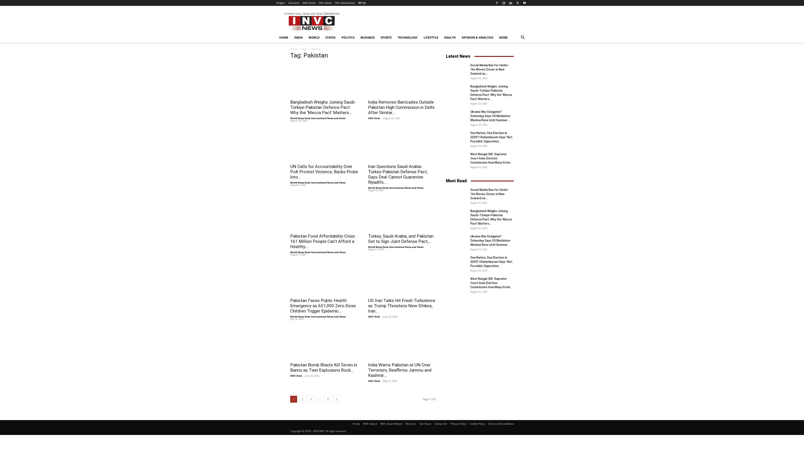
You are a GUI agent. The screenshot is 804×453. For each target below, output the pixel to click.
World (314, 37)
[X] (517, 3)
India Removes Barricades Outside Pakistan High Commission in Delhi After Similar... (401, 107)
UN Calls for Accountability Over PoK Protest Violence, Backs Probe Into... (324, 172)
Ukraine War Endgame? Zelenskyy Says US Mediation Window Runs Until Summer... (490, 116)
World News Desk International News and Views (317, 118)
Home (283, 37)
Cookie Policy (477, 424)
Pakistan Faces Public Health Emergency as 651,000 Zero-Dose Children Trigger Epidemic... (323, 306)
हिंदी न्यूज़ (362, 2)
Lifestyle (431, 37)
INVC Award (325, 2)
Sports (386, 37)
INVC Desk (374, 118)
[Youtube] (524, 3)
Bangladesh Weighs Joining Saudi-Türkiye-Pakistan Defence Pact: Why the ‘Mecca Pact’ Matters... (323, 107)
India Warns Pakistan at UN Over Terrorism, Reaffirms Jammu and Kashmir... (400, 370)
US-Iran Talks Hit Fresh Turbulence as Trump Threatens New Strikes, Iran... (401, 306)
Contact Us (440, 424)
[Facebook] (497, 3)
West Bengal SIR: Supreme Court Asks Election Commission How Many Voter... (491, 158)
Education (294, 2)
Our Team (425, 424)
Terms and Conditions (501, 424)
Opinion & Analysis (477, 37)
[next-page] (336, 399)
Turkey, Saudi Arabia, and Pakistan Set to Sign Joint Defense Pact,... (400, 239)
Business (368, 37)
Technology (408, 37)
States (330, 37)
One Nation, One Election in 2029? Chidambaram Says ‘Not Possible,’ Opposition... (491, 137)
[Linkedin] (511, 3)
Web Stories (309, 2)
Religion (280, 2)
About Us (410, 424)
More (503, 37)
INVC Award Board (345, 2)
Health (450, 37)
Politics (348, 37)
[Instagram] (504, 3)
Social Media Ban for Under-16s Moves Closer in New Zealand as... (489, 69)
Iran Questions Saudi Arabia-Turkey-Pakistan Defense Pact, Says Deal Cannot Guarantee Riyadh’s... (398, 174)
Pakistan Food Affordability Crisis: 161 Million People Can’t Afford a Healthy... (323, 241)
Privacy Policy (458, 424)
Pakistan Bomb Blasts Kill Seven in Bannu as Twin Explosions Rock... (323, 367)
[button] (523, 38)
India (298, 37)
